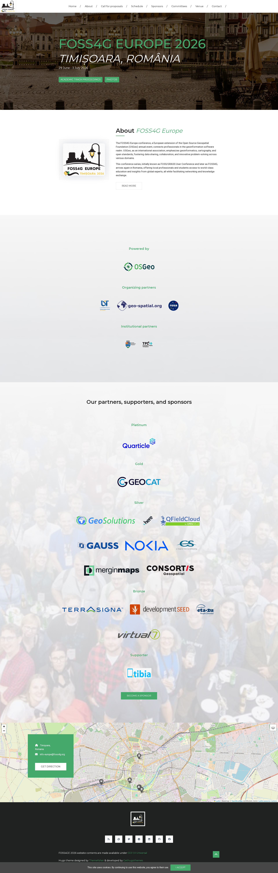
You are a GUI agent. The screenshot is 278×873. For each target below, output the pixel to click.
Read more (129, 185)
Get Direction (50, 766)
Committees (181, 6)
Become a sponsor (139, 695)
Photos (112, 79)
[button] (141, 790)
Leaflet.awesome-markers (267, 801)
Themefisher (96, 860)
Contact (219, 6)
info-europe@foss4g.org (52, 754)
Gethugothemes (133, 860)
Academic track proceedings (81, 79)
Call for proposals (114, 6)
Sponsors (159, 6)
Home (75, 6)
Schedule (139, 6)
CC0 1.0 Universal (137, 853)
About (91, 6)
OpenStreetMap (237, 801)
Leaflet (218, 801)
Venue (201, 6)
